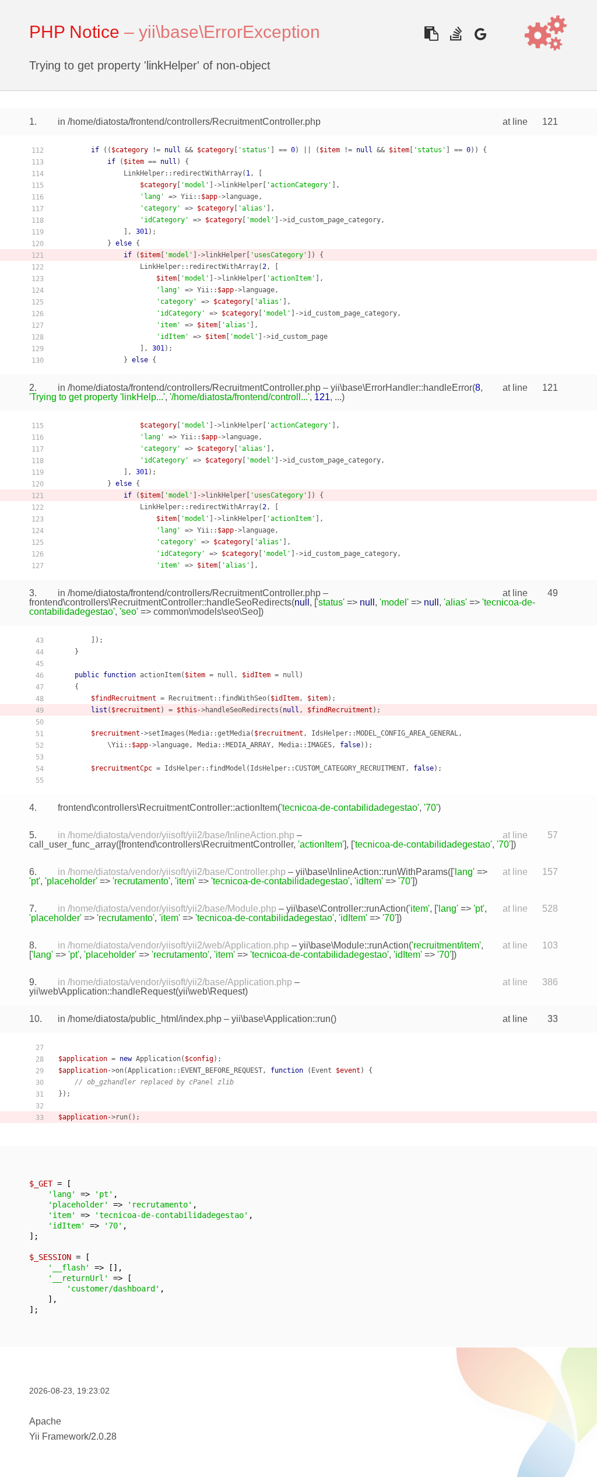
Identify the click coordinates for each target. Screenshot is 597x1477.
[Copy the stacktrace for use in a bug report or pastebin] (431, 33)
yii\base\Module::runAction (354, 945)
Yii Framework (59, 1436)
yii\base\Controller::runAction (346, 909)
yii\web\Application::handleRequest (102, 991)
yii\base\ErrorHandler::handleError (401, 388)
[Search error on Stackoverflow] (455, 33)
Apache (45, 1421)
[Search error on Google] (480, 33)
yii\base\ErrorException (229, 31)
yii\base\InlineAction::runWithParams (372, 872)
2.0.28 (104, 1436)
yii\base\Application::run (281, 1019)
